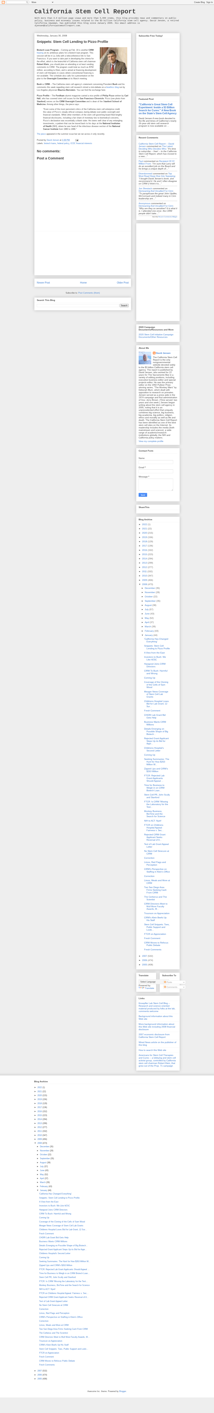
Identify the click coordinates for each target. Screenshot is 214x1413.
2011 (144, 571)
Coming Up (149, 678)
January (149, 635)
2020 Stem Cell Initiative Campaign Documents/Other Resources (156, 335)
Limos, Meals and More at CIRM (54, 1325)
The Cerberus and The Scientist (53, 1333)
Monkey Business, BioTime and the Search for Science (154, 814)
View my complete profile (151, 441)
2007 (145, 956)
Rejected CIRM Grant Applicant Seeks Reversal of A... (154, 837)
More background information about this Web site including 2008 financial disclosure (157, 1027)
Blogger (122, 1391)
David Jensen (163, 353)
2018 (145, 541)
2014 (145, 558)
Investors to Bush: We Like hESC (155, 658)
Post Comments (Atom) (89, 293)
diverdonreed (145, 173)
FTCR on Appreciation (155, 934)
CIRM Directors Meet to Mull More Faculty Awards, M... (155, 906)
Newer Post (43, 282)
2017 (145, 545)
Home (83, 282)
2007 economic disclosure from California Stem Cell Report (154, 1035)
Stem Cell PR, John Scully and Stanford (157, 796)
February (149, 631)
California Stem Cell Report (85, 11)
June (147, 613)
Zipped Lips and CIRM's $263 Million (156, 770)
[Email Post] (76, 140)
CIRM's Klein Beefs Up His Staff (54, 1345)
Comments (171, 987)
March (148, 626)
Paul (141, 161)
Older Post (123, 282)
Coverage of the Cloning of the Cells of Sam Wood (156, 685)
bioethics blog (112, 87)
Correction (149, 858)
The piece (41, 134)
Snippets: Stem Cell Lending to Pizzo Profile (157, 647)
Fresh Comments (152, 949)
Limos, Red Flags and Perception (155, 863)
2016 (145, 550)
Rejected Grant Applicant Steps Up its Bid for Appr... (156, 741)
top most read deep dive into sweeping (157, 174)
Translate (149, 988)
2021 (145, 528)
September (150, 601)
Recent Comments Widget (167, 217)
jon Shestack (145, 188)
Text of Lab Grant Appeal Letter (53, 1301)
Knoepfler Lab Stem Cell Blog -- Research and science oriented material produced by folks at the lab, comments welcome (157, 1007)
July (147, 609)
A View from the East (154, 652)
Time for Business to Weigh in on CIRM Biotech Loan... (154, 788)
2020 (145, 533)
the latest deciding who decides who (156, 147)
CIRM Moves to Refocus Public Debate (156, 944)
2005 (145, 964)
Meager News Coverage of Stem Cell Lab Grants (156, 694)
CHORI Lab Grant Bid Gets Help (155, 716)
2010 (145, 575)
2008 (145, 584)
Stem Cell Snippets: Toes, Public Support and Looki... (157, 927)
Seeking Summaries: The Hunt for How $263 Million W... (156, 762)
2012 (145, 567)
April (147, 622)
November (150, 592)
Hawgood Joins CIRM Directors (155, 665)
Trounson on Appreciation (157, 913)
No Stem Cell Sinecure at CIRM (53, 1305)
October (149, 596)
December (150, 588)
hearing (40, 53)
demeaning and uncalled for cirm (156, 191)
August (148, 605)
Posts (169, 982)
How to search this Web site (152, 1050)
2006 (145, 960)
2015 (145, 554)
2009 (145, 580)
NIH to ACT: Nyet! (152, 820)
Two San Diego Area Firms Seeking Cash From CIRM (155, 890)
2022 (145, 524)
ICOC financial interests (81, 143)
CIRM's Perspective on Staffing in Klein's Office (157, 870)
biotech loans (50, 143)
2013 (145, 563)
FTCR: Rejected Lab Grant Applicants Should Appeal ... (154, 778)
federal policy (63, 143)
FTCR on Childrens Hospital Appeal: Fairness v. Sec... (154, 828)
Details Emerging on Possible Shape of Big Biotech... (156, 731)
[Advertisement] (82, 253)
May (147, 618)
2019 (145, 537)
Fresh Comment (152, 710)
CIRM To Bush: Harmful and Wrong (155, 672)
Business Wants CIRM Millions (53, 1241)
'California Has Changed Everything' (156, 640)
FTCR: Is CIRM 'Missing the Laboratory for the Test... (156, 804)
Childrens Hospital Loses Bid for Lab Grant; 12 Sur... (156, 704)
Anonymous (144, 203)
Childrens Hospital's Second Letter (154, 749)
